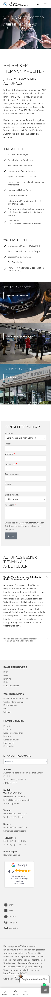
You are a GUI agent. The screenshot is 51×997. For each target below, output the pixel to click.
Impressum (8, 743)
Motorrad (7, 736)
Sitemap (7, 712)
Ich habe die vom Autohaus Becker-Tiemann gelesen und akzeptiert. (24, 526)
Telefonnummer (12, 474)
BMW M (7, 679)
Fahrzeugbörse (15, 667)
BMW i (6, 682)
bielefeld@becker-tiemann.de (16, 800)
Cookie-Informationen (13, 701)
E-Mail (8, 484)
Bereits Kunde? (12, 494)
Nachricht (9, 504)
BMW (5, 672)
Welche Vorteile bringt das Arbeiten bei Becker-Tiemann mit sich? (22, 578)
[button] (38, 4)
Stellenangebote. (17, 287)
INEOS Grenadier (11, 685)
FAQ (5, 708)
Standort (9, 433)
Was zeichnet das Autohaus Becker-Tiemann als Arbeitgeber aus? (21, 639)
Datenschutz (9, 746)
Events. (9, 328)
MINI (5, 675)
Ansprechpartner (11, 803)
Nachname (10, 464)
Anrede (8, 443)
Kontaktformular (10, 739)
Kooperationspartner (13, 732)
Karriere (7, 729)
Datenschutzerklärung (29, 522)
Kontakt (7, 726)
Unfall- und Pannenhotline (15, 698)
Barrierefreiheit (10, 705)
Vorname (9, 454)
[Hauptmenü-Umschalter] (45, 4)
